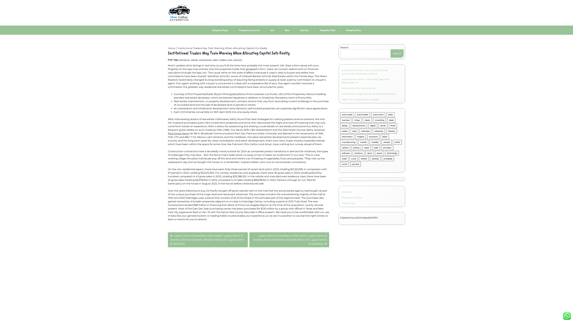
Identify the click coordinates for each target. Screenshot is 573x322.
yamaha (355, 164)
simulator (387, 148)
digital (373, 125)
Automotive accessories (249, 30)
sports (379, 153)
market (363, 142)
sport (369, 153)
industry (391, 131)
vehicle (364, 159)
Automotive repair (220, 30)
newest (386, 142)
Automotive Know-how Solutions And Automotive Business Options (364, 72)
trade (344, 159)
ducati (383, 125)
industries (378, 131)
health (345, 131)
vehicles (375, 159)
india (354, 131)
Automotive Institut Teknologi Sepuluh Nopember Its (365, 81)
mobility (375, 142)
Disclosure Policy (352, 197)
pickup (356, 148)
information (347, 137)
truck (353, 159)
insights (360, 137)
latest (384, 137)
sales (376, 148)
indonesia (365, 131)
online (397, 142)
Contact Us (348, 203)
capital (194, 59)
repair (366, 148)
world (344, 164)
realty (215, 59)
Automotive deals (327, 30)
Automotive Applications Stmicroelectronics (368, 93)
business (346, 120)
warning (238, 59)
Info (272, 30)
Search (344, 47)
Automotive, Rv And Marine (358, 88)
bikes (390, 114)
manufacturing (348, 142)
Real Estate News (178, 133)
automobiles (362, 114)
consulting (379, 120)
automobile (347, 114)
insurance (373, 137)
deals (391, 120)
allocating (184, 59)
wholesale (387, 159)
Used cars (304, 30)
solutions (358, 153)
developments (358, 125)
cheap (357, 120)
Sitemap (347, 192)
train (230, 59)
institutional (205, 59)
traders (223, 59)
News (287, 30)
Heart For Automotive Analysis (360, 99)
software (346, 153)
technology (392, 153)
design (345, 125)
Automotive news (353, 30)
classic (367, 120)
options (345, 148)
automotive (378, 114)
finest (393, 125)
